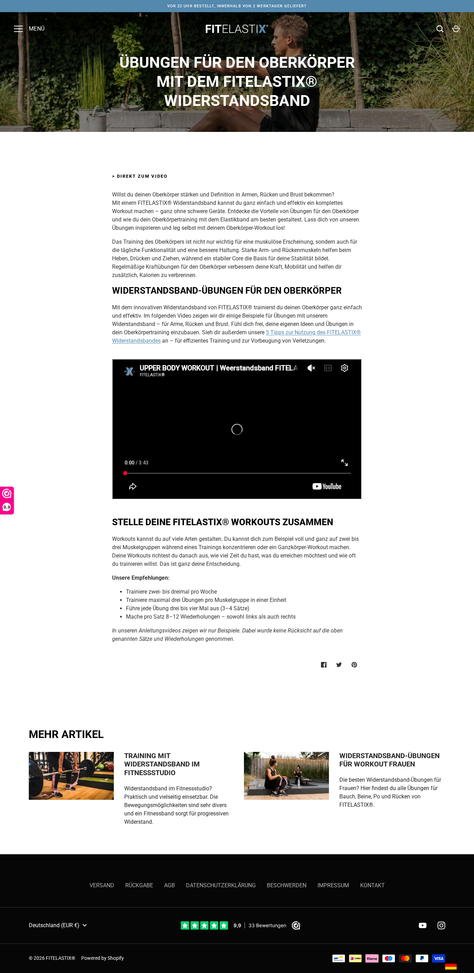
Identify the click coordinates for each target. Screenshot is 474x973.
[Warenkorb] (456, 28)
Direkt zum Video (142, 176)
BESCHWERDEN (286, 885)
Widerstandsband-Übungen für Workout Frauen (389, 760)
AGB (169, 885)
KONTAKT (372, 885)
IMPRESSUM (333, 885)
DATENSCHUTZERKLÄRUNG (221, 885)
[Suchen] (440, 28)
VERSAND (102, 885)
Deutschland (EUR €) (54, 925)
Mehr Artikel (66, 734)
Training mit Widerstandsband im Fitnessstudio (162, 764)
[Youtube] (422, 925)
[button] (457, 965)
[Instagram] (441, 925)
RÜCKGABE (139, 885)
